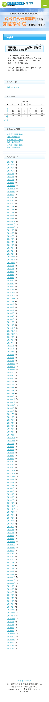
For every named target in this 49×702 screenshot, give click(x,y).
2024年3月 (10, 248)
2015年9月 (10, 551)
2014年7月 (10, 592)
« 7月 (6, 120)
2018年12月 (11, 435)
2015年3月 (10, 568)
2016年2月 (10, 536)
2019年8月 (10, 411)
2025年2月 (10, 215)
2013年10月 (11, 619)
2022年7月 (10, 307)
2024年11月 (11, 224)
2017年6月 (10, 488)
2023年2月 (10, 286)
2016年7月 (10, 521)
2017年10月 (11, 476)
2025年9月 (10, 195)
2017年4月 (10, 494)
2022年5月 (10, 313)
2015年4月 (10, 565)
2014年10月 (11, 583)
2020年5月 (10, 384)
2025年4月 (10, 209)
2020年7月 (10, 378)
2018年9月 (10, 444)
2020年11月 (11, 367)
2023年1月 (10, 289)
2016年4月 (10, 530)
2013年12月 (11, 613)
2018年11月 (11, 438)
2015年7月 (10, 557)
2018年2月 (10, 465)
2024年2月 (10, 251)
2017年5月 (10, 491)
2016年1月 (10, 539)
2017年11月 (11, 473)
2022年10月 (11, 298)
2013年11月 (11, 616)
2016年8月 (10, 518)
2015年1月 (10, 574)
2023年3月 (10, 284)
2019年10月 (11, 405)
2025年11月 (11, 189)
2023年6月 (10, 275)
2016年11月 (11, 509)
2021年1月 (10, 361)
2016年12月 (11, 506)
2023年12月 (11, 257)
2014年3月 (10, 604)
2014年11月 (11, 580)
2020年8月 (10, 376)
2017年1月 (10, 503)
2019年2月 (10, 429)
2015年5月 (10, 562)
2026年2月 (10, 180)
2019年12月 (11, 399)
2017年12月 (11, 470)
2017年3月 (10, 497)
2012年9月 (10, 642)
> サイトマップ (24, 681)
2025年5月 (10, 206)
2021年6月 (10, 346)
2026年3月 (10, 177)
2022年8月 (10, 304)
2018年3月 (10, 462)
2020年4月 (10, 387)
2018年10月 (11, 441)
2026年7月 (10, 165)
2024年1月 (10, 254)
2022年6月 (10, 310)
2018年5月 (10, 456)
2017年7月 (10, 485)
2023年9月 (10, 266)
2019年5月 (10, 420)
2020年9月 (10, 373)
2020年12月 (11, 364)
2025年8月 (10, 197)
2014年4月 (10, 601)
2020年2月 (10, 393)
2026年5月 (10, 171)
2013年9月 (10, 622)
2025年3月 (10, 212)
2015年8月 (10, 553)
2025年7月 (10, 201)
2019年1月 (10, 432)
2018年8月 (10, 447)
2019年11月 (11, 402)
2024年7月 (10, 236)
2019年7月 (10, 414)
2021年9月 (10, 337)
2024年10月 (11, 227)
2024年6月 (10, 239)
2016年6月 (10, 524)
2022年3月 (10, 319)
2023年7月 (10, 272)
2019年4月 (10, 423)
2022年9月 (10, 301)
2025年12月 (11, 186)
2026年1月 (10, 183)
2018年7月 (10, 450)
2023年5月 (10, 278)
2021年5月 (10, 349)
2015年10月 (11, 548)
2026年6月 (10, 168)
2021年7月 (10, 343)
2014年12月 (11, 577)
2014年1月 (10, 610)
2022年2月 (10, 322)
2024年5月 (10, 242)
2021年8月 (10, 340)
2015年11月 (11, 545)
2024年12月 (11, 221)
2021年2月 (10, 358)
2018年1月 (10, 468)
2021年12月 (11, 328)
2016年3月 (10, 533)
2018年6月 (10, 453)
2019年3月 (10, 426)
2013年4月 (10, 625)
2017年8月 (10, 482)
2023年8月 (10, 269)
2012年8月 (10, 645)
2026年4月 (10, 174)
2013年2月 (10, 628)
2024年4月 (10, 245)
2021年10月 (11, 334)
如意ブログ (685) (13, 87)
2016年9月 (10, 515)
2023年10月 (11, 263)
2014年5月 (10, 598)
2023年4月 (10, 281)
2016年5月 (10, 527)
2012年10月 (11, 640)
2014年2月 (10, 607)
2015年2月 (10, 571)
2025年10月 (11, 192)
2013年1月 (10, 631)
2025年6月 (10, 204)
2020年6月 (10, 381)
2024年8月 (10, 233)
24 (7, 116)
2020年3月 (10, 390)
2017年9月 (10, 479)
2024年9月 (10, 230)
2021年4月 (10, 352)
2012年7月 (10, 648)
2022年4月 (10, 316)
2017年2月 (10, 500)
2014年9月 (10, 586)
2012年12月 (11, 634)
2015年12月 (11, 542)
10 (7, 111)
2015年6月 (10, 559)
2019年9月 (10, 408)
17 (7, 113)
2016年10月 (11, 512)
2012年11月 (11, 637)
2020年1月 (10, 396)
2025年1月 (10, 218)
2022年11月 (11, 295)
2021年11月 (11, 331)
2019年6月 (10, 417)
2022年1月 (10, 325)
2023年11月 (11, 260)
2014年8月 (10, 589)
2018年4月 (10, 459)
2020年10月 (11, 370)
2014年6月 (10, 595)
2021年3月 (10, 355)
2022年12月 (11, 292)
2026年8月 (10, 162)
